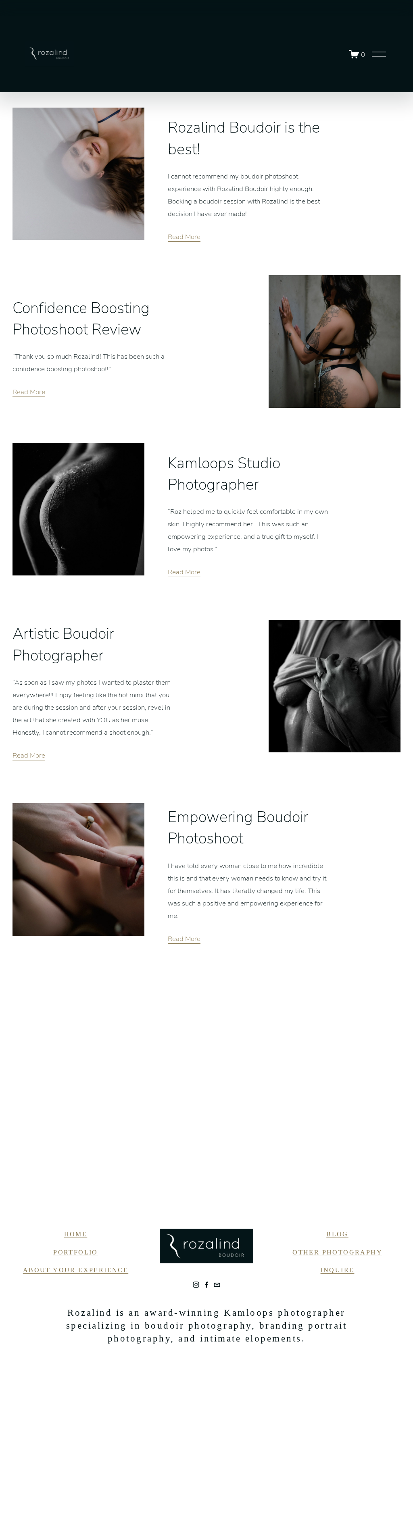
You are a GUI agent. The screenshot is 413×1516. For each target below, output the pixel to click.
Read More (184, 236)
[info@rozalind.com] (217, 1284)
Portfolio (75, 1252)
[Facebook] (206, 1284)
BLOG (337, 1234)
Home (76, 1234)
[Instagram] (196, 1284)
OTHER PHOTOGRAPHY (337, 1252)
